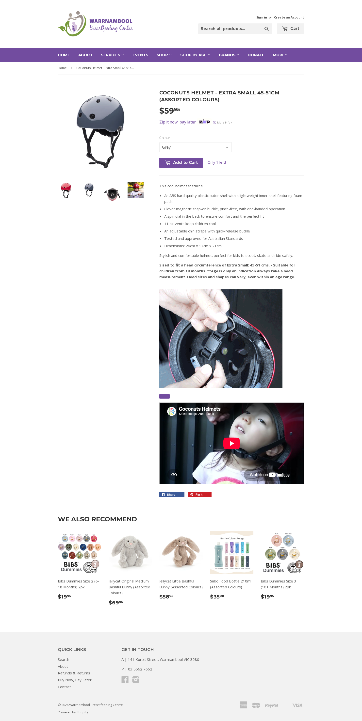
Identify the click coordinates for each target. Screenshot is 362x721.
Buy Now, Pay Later (75, 679)
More (279, 55)
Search (63, 659)
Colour (164, 137)
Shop (163, 55)
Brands (227, 55)
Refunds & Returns (74, 672)
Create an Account (289, 17)
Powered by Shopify (73, 712)
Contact (64, 686)
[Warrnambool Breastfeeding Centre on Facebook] (125, 681)
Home (64, 55)
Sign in (261, 17)
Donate (256, 55)
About (85, 55)
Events (140, 55)
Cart (294, 28)
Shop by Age (194, 55)
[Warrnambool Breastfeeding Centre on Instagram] (136, 681)
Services (111, 55)
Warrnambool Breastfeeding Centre (96, 705)
